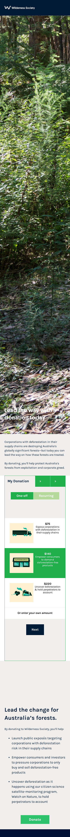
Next (35, 629)
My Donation (18, 481)
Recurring (46, 496)
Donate (35, 819)
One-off (22, 496)
